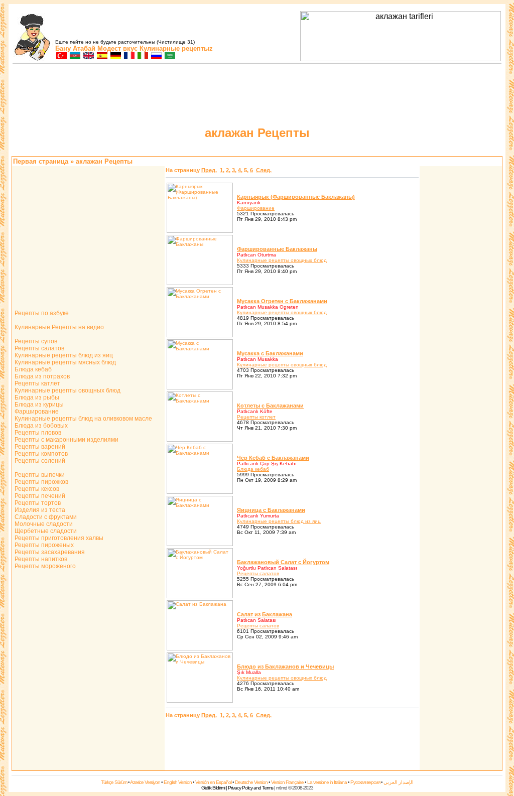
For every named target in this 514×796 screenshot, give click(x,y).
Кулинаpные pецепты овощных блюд (282, 260)
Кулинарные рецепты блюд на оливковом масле (82, 418)
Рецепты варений (39, 446)
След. (264, 170)
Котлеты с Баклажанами (270, 406)
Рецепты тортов (37, 502)
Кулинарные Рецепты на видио (58, 327)
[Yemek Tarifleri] (61, 56)
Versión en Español (213, 782)
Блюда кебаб (32, 369)
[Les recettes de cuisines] (129, 56)
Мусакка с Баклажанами (270, 353)
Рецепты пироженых (43, 545)
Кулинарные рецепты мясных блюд (64, 362)
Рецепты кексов (36, 488)
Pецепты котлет (256, 417)
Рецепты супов (35, 341)
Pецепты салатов (258, 573)
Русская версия (365, 782)
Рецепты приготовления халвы (58, 538)
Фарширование (36, 411)
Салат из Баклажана (264, 614)
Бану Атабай (75, 48)
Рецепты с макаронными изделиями (65, 439)
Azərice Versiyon (145, 782)
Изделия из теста (39, 509)
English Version (178, 782)
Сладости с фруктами (45, 516)
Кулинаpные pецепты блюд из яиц (279, 521)
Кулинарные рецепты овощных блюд (66, 390)
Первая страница (40, 161)
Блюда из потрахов (41, 376)
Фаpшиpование (256, 208)
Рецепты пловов (37, 432)
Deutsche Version (251, 782)
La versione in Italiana (327, 782)
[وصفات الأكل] (169, 56)
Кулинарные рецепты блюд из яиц (63, 355)
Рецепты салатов (38, 348)
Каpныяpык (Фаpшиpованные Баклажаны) (296, 197)
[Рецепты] (156, 56)
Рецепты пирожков (40, 481)
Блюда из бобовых (40, 425)
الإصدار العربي (398, 782)
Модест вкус (117, 48)
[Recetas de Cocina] (101, 56)
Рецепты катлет (36, 383)
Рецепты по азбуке (41, 313)
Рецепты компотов (40, 453)
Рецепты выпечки (39, 474)
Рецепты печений (39, 495)
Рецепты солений (39, 460)
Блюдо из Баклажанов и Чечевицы (285, 667)
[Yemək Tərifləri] (74, 56)
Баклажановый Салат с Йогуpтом (283, 562)
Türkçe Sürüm (114, 782)
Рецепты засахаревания (49, 552)
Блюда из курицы (38, 404)
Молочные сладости (43, 523)
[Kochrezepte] (115, 56)
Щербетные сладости (45, 531)
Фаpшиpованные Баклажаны (277, 249)
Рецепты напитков (40, 559)
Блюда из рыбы (36, 397)
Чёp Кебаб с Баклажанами (273, 458)
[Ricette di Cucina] (142, 56)
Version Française (287, 782)
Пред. (209, 170)
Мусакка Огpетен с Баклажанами (282, 301)
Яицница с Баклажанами (271, 510)
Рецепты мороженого (44, 566)
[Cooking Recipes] (88, 56)
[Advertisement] (461, 317)
